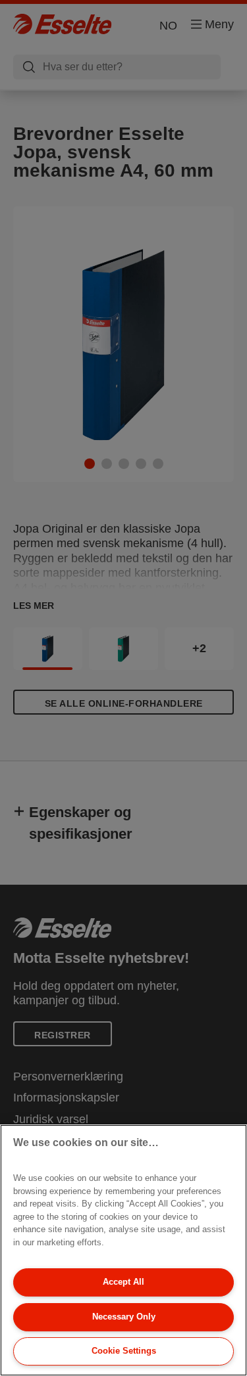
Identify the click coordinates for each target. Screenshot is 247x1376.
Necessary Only (123, 1316)
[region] (123, 1250)
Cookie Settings (124, 1351)
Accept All (123, 1282)
